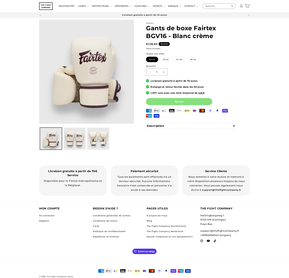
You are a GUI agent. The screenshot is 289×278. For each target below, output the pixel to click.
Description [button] (155, 126)
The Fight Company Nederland (165, 231)
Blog (149, 220)
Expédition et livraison (106, 236)
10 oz (153, 60)
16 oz (194, 60)
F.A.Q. (96, 226)
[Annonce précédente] (40, 15)
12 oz (167, 60)
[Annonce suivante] (248, 15)
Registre (44, 220)
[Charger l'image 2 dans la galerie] (75, 139)
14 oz (180, 60)
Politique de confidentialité (109, 231)
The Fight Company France (60, 276)
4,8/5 (201, 92)
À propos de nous (157, 215)
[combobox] (219, 6)
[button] (83, 6)
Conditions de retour (105, 220)
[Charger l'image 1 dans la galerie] (51, 139)
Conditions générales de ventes (111, 215)
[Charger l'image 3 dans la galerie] (98, 139)
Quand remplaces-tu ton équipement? (170, 236)
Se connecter (47, 215)
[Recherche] (232, 6)
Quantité (151, 66)
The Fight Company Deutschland (166, 226)
